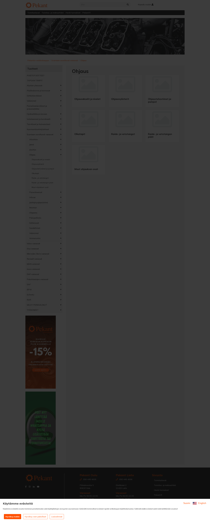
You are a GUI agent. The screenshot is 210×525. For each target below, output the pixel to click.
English (202, 503)
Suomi (187, 503)
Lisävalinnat (56, 516)
